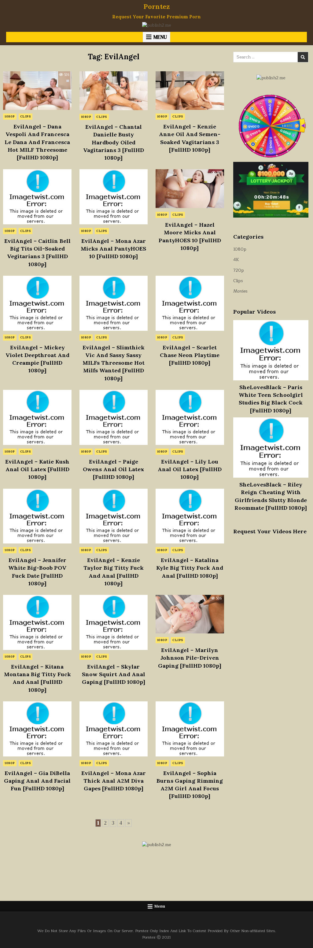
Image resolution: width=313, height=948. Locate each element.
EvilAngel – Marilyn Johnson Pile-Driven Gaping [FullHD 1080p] (189, 658)
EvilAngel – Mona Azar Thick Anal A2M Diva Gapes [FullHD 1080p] (113, 781)
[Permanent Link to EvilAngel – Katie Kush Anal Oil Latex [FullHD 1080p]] (37, 417)
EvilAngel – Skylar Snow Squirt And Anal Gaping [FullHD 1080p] (113, 674)
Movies (240, 291)
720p (238, 270)
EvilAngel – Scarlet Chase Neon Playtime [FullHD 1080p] (189, 355)
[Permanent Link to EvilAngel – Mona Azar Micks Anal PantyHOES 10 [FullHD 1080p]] (113, 196)
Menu (160, 37)
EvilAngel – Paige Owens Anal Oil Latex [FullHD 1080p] (113, 469)
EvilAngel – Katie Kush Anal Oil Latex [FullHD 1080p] (37, 469)
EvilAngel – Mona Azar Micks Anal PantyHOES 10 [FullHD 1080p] (113, 248)
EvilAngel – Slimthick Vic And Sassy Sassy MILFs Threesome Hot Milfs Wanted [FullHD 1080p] (114, 363)
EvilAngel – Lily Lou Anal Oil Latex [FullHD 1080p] (190, 469)
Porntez (156, 6)
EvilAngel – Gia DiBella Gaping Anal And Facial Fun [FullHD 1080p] (37, 781)
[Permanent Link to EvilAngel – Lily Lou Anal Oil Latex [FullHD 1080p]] (190, 417)
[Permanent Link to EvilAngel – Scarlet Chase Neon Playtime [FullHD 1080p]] (190, 303)
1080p (10, 116)
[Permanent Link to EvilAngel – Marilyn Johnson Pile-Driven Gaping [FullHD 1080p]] (190, 614)
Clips (25, 116)
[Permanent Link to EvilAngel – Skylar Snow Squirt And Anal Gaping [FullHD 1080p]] (113, 622)
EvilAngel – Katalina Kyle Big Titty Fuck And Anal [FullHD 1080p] (189, 568)
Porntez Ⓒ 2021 (156, 937)
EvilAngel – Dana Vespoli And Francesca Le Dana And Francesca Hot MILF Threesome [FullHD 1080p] (37, 142)
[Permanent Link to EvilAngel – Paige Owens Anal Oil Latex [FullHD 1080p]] (113, 417)
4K (236, 259)
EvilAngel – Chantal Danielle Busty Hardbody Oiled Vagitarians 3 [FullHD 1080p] (113, 142)
